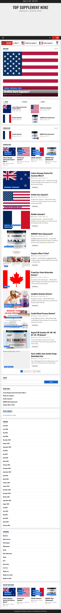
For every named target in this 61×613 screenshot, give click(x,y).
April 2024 (5, 475)
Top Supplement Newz (30, 7)
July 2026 (5, 426)
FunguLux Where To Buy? (34, 135)
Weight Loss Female (21, 88)
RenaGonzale (13, 94)
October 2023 (6, 497)
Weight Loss (12, 88)
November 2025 (7, 440)
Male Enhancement (51, 154)
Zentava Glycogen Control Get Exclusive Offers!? (7, 109)
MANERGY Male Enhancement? (35, 119)
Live (57, 38)
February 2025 (6, 465)
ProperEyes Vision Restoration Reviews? (16, 279)
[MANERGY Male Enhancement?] (51, 151)
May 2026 (5, 433)
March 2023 (6, 522)
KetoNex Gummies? (41, 43)
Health (20, 154)
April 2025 (5, 458)
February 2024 (6, 483)
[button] (3, 37)
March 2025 (6, 461)
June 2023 (5, 511)
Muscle (4, 557)
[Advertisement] (30, 23)
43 (34, 371)
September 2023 (7, 500)
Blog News (21, 150)
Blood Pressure (8, 154)
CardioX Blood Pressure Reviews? (16, 319)
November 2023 (7, 493)
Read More (35, 188)
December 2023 (7, 490)
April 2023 (5, 518)
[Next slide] (57, 49)
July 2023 (5, 507)
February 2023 (6, 525)
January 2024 (6, 486)
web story (5, 568)
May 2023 (5, 515)
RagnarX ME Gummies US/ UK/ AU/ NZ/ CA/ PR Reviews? (16, 339)
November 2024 (7, 468)
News (6, 366)
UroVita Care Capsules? (24, 43)
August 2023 (6, 504)
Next (38, 371)
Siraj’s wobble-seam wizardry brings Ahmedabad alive (16, 360)
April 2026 (5, 436)
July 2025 (5, 450)
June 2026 (5, 429)
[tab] (12, 102)
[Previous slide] (55, 49)
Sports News (6, 564)
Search (5, 378)
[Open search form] (50, 37)
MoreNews (36, 611)
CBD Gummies (22, 152)
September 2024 (7, 472)
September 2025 (7, 447)
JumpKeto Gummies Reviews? (16, 299)
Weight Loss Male (31, 88)
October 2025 (6, 443)
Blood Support (8, 152)
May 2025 (5, 454)
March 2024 (6, 479)
